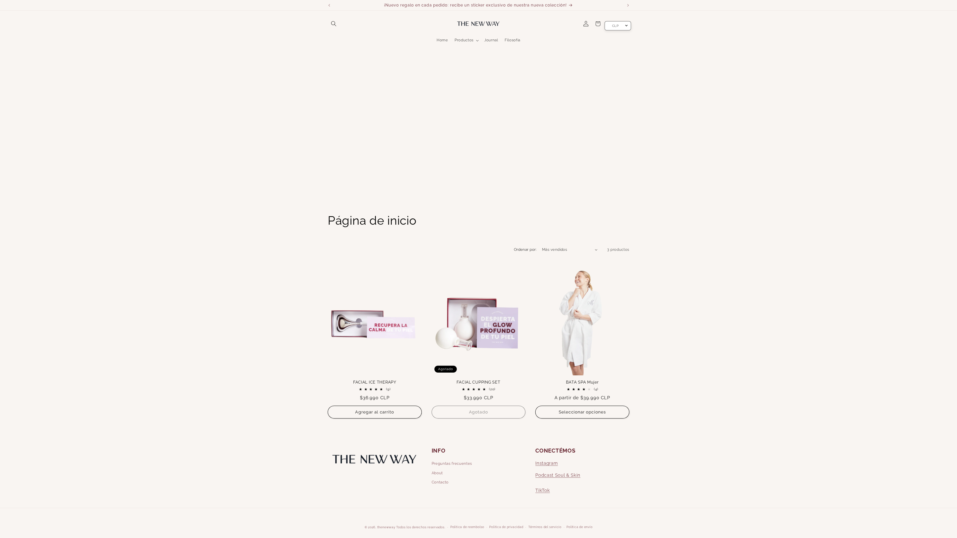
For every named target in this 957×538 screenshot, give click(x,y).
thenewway (386, 527)
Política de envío (579, 527)
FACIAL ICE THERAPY (374, 382)
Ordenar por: (525, 249)
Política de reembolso (467, 527)
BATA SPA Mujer (582, 382)
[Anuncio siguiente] (628, 5)
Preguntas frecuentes (452, 463)
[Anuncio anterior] (329, 5)
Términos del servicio (544, 527)
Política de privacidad (506, 527)
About (437, 473)
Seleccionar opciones (582, 411)
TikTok (542, 490)
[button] (334, 24)
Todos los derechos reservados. (420, 527)
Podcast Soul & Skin (557, 475)
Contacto (440, 482)
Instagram (546, 463)
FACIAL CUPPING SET (478, 382)
